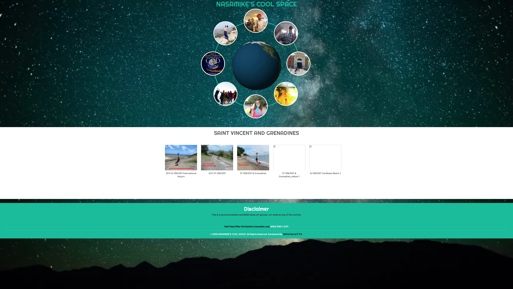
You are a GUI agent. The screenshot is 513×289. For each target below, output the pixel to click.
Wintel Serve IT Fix (292, 234)
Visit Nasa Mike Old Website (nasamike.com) (247, 226)
